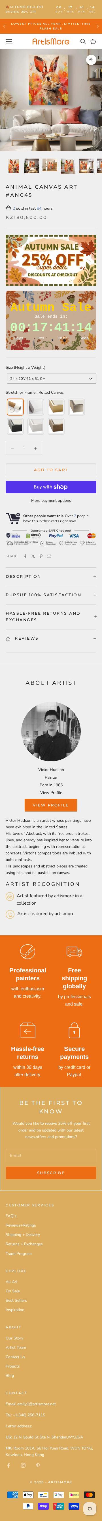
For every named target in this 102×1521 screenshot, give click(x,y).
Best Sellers (16, 1300)
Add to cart (51, 469)
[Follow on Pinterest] (38, 1465)
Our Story (14, 1338)
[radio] (15, 407)
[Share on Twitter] (33, 556)
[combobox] (51, 379)
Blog (10, 1375)
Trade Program (19, 1253)
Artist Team (16, 1347)
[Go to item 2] (32, 166)
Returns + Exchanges (24, 1244)
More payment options (51, 500)
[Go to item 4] (68, 166)
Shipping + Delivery (23, 1234)
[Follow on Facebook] (8, 1465)
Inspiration (15, 1310)
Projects (13, 1366)
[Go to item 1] (14, 166)
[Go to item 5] (86, 166)
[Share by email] (49, 556)
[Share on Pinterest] (41, 556)
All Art (12, 1281)
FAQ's (11, 1216)
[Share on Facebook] (25, 556)
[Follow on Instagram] (23, 1465)
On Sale (13, 1291)
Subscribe (51, 1172)
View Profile (51, 792)
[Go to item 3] (50, 165)
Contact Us (15, 1357)
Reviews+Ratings (21, 1225)
